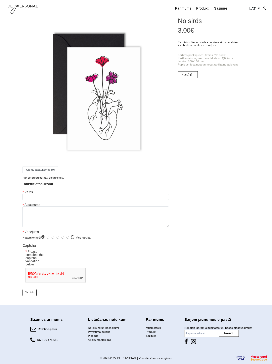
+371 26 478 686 (47, 339)
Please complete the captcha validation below (34, 258)
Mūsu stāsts (153, 327)
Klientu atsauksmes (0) (40, 169)
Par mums (183, 8)
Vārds (28, 192)
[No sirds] (97, 91)
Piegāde (93, 335)
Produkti (202, 8)
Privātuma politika (99, 331)
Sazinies (221, 8)
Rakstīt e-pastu (47, 329)
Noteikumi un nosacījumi (103, 327)
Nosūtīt (228, 333)
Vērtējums (31, 232)
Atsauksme (32, 204)
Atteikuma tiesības (99, 339)
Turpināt (29, 292)
